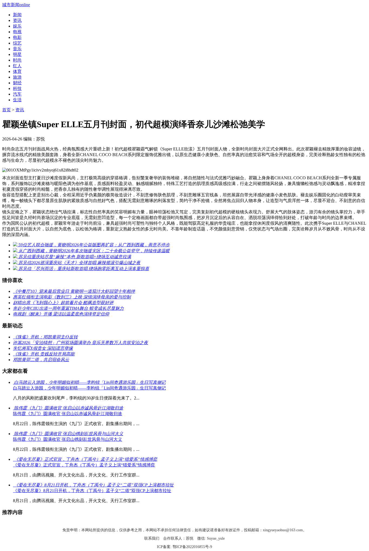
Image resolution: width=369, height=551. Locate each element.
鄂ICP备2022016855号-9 (192, 547)
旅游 (17, 77)
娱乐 (17, 26)
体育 (17, 71)
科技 (17, 88)
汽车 (17, 94)
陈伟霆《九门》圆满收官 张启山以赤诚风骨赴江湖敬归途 (67, 413)
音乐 (17, 48)
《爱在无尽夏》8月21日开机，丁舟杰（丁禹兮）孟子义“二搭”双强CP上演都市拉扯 (92, 490)
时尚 (17, 60)
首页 (6, 109)
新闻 (17, 14)
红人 (17, 65)
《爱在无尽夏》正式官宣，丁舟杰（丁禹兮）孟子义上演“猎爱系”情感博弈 (84, 465)
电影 (17, 37)
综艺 (17, 43)
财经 (17, 82)
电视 (17, 31)
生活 (17, 100)
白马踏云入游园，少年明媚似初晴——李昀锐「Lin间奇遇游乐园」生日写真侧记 (89, 388)
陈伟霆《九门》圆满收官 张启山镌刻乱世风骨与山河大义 (67, 439)
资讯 (17, 20)
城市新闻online (16, 4)
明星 (17, 54)
